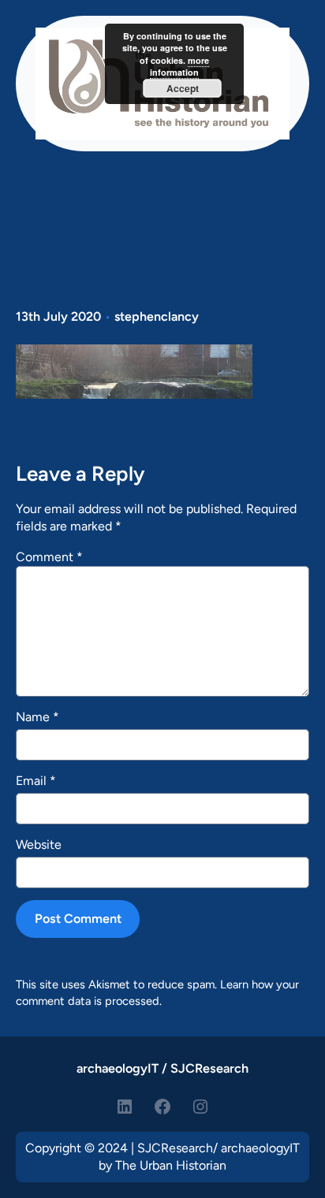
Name (37, 716)
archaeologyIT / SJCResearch (162, 1068)
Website (39, 844)
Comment (49, 556)
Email (36, 780)
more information (179, 66)
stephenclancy (156, 316)
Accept (182, 88)
